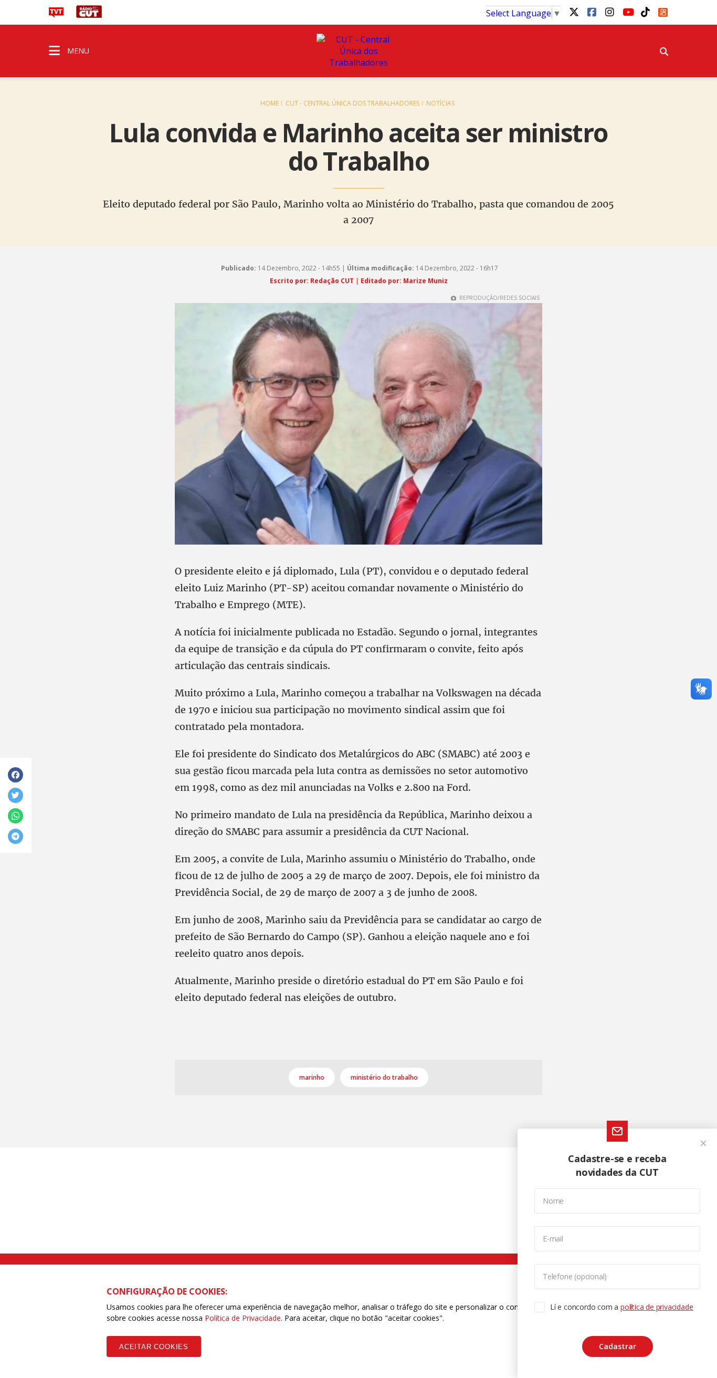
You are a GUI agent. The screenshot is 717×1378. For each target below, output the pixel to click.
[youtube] (627, 11)
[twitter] (573, 11)
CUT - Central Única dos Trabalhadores (352, 103)
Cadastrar (617, 1346)
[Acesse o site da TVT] (56, 14)
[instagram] (609, 11)
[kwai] (663, 10)
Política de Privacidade (243, 1318)
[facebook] (591, 11)
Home (269, 103)
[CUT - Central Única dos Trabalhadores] (358, 51)
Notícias (440, 103)
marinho (311, 1077)
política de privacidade (656, 1307)
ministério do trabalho (384, 1077)
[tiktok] (645, 11)
